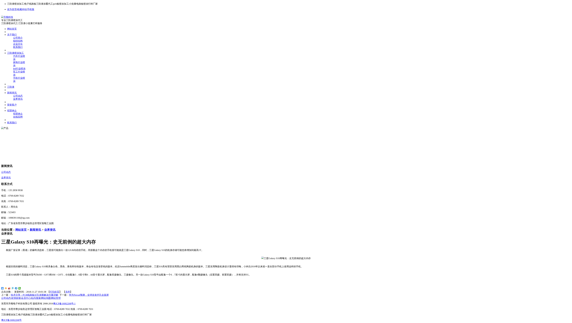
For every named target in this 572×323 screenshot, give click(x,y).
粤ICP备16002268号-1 (64, 303)
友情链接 (16, 298)
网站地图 (46, 298)
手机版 (30, 9)
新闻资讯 (35, 229)
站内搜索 (36, 298)
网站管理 (56, 298)
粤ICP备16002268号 (11, 320)
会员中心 (26, 298)
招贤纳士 (18, 113)
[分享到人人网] (16, 288)
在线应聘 (18, 117)
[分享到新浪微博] (9, 288)
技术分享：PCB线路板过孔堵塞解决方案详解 (34, 295)
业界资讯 (18, 99)
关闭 (67, 292)
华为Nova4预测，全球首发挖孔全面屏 (89, 295)
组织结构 (18, 41)
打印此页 (54, 292)
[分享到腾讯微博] (12, 288)
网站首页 (21, 229)
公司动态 (18, 96)
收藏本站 (22, 9)
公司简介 (18, 37)
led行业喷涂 (19, 68)
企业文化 (18, 44)
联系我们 (18, 47)
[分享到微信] (19, 288)
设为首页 (12, 9)
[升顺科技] (7, 17)
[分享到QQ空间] (6, 288)
